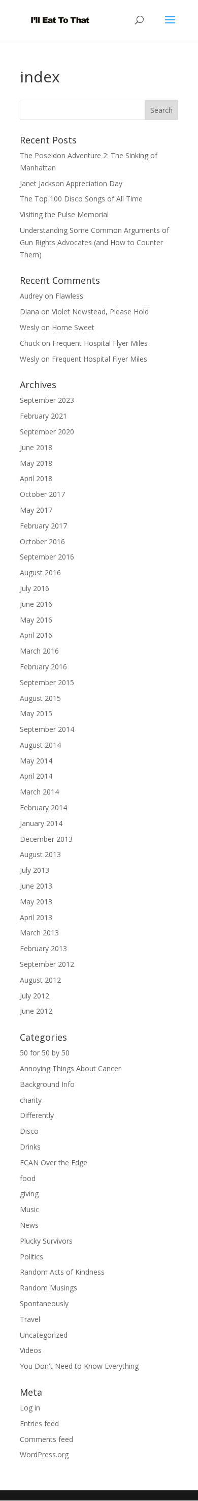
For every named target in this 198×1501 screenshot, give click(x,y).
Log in (30, 1407)
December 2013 (46, 839)
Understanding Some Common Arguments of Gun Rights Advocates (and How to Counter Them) (94, 242)
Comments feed (46, 1439)
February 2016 (43, 666)
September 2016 (47, 557)
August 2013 (40, 854)
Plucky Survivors (46, 1241)
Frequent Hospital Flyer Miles (100, 343)
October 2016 (42, 541)
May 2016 (36, 620)
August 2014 (40, 745)
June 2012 (36, 1011)
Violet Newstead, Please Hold (100, 311)
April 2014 (36, 776)
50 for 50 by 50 (45, 1052)
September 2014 (47, 729)
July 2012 (34, 995)
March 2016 (39, 651)
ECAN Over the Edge (53, 1162)
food (28, 1178)
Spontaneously (44, 1303)
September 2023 (47, 400)
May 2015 (36, 713)
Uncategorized (44, 1335)
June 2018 (36, 447)
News (29, 1225)
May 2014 (36, 761)
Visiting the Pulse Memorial (64, 214)
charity (31, 1100)
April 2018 (36, 478)
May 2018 (36, 463)
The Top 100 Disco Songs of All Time (81, 198)
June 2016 (36, 604)
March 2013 (39, 932)
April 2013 (36, 917)
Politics (31, 1256)
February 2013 (43, 948)
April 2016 (36, 635)
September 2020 (47, 431)
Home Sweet (73, 327)
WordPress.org (44, 1454)
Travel (30, 1319)
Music (29, 1209)
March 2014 (39, 792)
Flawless (69, 296)
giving (29, 1193)
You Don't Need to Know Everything (79, 1366)
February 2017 (43, 526)
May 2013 (36, 901)
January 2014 (41, 823)
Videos (31, 1350)
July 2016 (34, 588)
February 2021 (43, 416)
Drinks (30, 1147)
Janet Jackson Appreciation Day (71, 183)
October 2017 (42, 494)
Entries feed (39, 1423)
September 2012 (47, 964)
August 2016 (40, 572)
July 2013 (34, 870)
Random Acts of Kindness (62, 1272)
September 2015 (47, 682)
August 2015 (40, 698)
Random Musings (48, 1287)
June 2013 (36, 886)
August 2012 (40, 980)
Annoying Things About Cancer (70, 1068)
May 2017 (36, 510)
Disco (29, 1131)
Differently (37, 1115)
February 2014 (43, 807)
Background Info (47, 1084)
